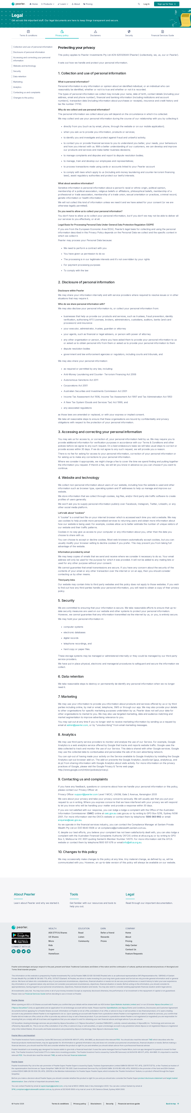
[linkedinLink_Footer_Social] (29, 951)
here (116, 1029)
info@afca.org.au (132, 842)
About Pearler (24, 894)
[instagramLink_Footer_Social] (19, 951)
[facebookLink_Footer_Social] (14, 951)
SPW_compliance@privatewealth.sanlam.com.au (31, 1089)
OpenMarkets (112, 1008)
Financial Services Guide (35, 994)
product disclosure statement (150, 1078)
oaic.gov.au (110, 813)
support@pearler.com (86, 794)
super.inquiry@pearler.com (52, 1086)
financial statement (78, 1055)
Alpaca (124, 1008)
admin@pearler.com (77, 725)
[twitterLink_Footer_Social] (24, 951)
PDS (118, 1040)
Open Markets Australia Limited (123, 1004)
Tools (74, 894)
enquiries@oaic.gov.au (70, 820)
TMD (150, 1040)
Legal (130, 894)
